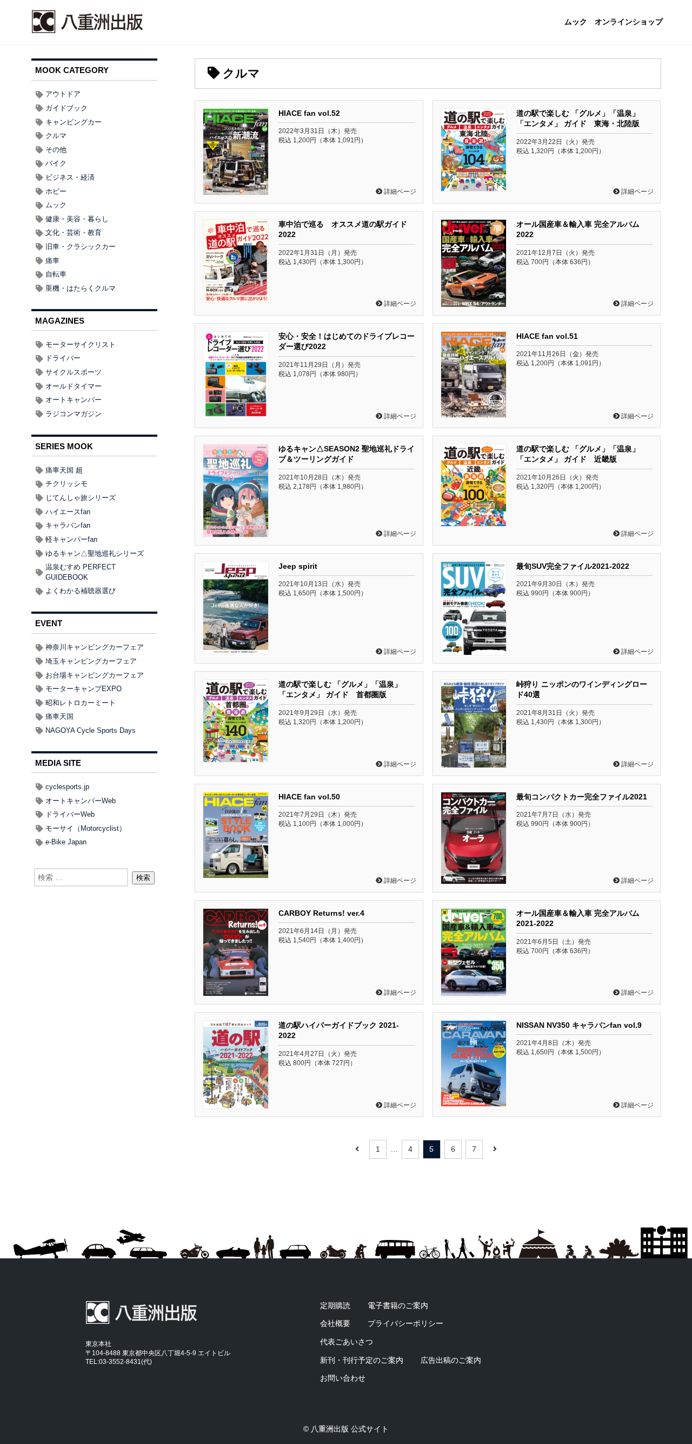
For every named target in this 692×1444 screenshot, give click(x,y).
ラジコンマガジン (73, 414)
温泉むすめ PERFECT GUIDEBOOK (80, 572)
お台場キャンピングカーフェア (94, 675)
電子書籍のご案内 (398, 1305)
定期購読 (335, 1305)
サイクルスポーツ (73, 372)
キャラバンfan (67, 525)
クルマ (55, 136)
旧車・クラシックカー (80, 246)
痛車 (52, 261)
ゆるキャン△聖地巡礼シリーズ (94, 553)
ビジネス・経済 (70, 177)
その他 (55, 150)
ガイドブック (66, 108)
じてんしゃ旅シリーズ (80, 498)
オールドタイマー (73, 386)
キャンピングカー (73, 122)
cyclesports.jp (67, 787)
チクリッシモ (66, 484)
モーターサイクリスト (80, 344)
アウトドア (63, 94)
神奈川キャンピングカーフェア (94, 647)
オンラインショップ (629, 22)
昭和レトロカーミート (80, 703)
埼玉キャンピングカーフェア (91, 661)
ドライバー (63, 358)
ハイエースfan (67, 512)
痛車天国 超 (64, 470)
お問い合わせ (342, 1378)
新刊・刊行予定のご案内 (361, 1360)
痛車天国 (59, 716)
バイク (55, 163)
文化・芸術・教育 (73, 232)
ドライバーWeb (70, 814)
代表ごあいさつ (346, 1341)
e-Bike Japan (65, 842)
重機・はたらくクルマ (80, 288)
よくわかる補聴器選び (80, 591)
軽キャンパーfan (71, 539)
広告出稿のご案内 (451, 1360)
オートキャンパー (73, 400)
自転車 (55, 274)
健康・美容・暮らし (77, 219)
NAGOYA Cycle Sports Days (90, 730)
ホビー (55, 191)
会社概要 (335, 1323)
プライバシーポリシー (405, 1323)
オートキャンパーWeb (80, 801)
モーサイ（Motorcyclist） (85, 828)
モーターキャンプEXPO (83, 689)
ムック (575, 22)
